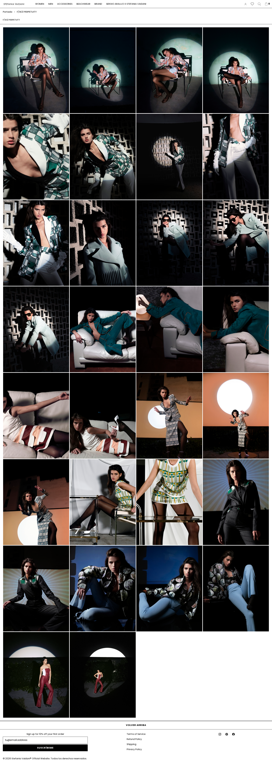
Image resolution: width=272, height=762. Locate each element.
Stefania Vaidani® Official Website (30, 758)
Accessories (64, 4)
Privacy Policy (134, 749)
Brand (98, 4)
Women (39, 4)
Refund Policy (134, 739)
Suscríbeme (45, 747)
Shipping (131, 744)
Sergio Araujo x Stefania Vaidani (126, 4)
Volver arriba (136, 725)
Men (50, 4)
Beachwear (83, 4)
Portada (7, 11)
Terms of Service (136, 734)
